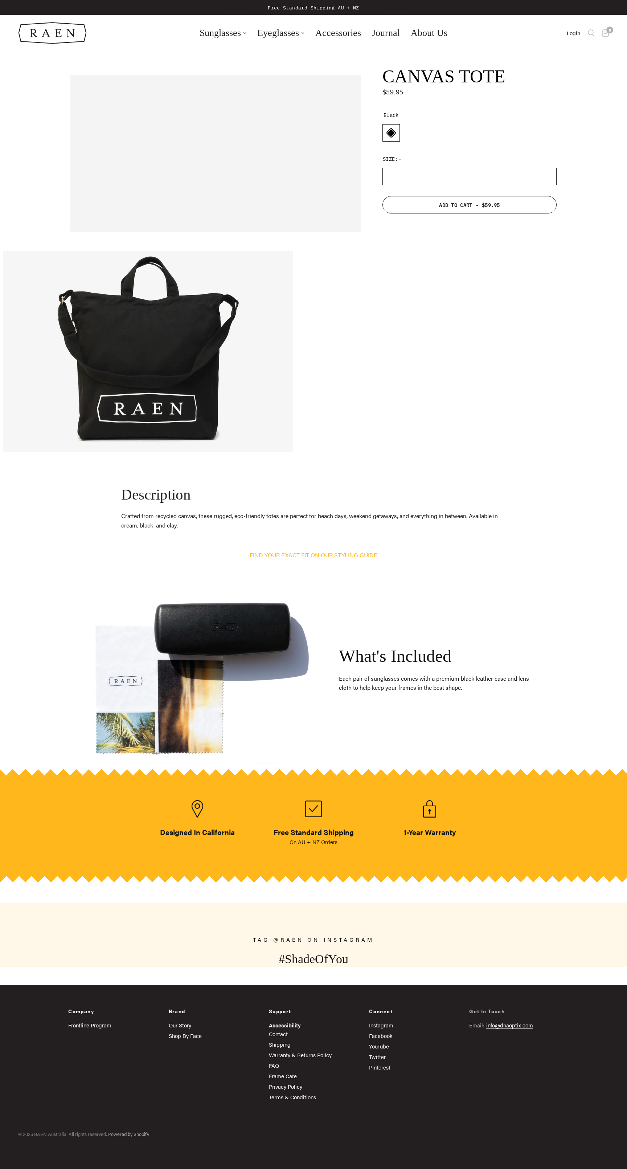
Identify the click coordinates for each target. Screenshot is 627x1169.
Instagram (381, 1025)
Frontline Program (89, 1025)
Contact (278, 1034)
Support (280, 1011)
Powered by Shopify (128, 1134)
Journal (386, 33)
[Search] (591, 33)
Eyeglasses (278, 33)
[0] (603, 33)
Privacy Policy (285, 1086)
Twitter (377, 1056)
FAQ (274, 1065)
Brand (177, 1011)
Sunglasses (220, 33)
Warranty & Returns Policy (300, 1055)
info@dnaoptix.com (509, 1025)
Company (81, 1011)
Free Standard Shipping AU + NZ (313, 7)
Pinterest (379, 1067)
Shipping (280, 1044)
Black (391, 133)
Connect (381, 1011)
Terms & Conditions (292, 1097)
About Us (429, 33)
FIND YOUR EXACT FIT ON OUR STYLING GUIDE (313, 555)
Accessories (338, 33)
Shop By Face (185, 1035)
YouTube (379, 1046)
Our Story (180, 1025)
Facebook (381, 1035)
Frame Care (283, 1076)
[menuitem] (223, 33)
